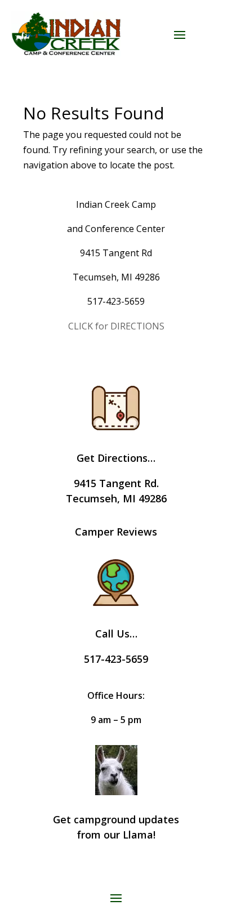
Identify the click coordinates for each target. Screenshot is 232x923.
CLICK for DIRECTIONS (116, 326)
